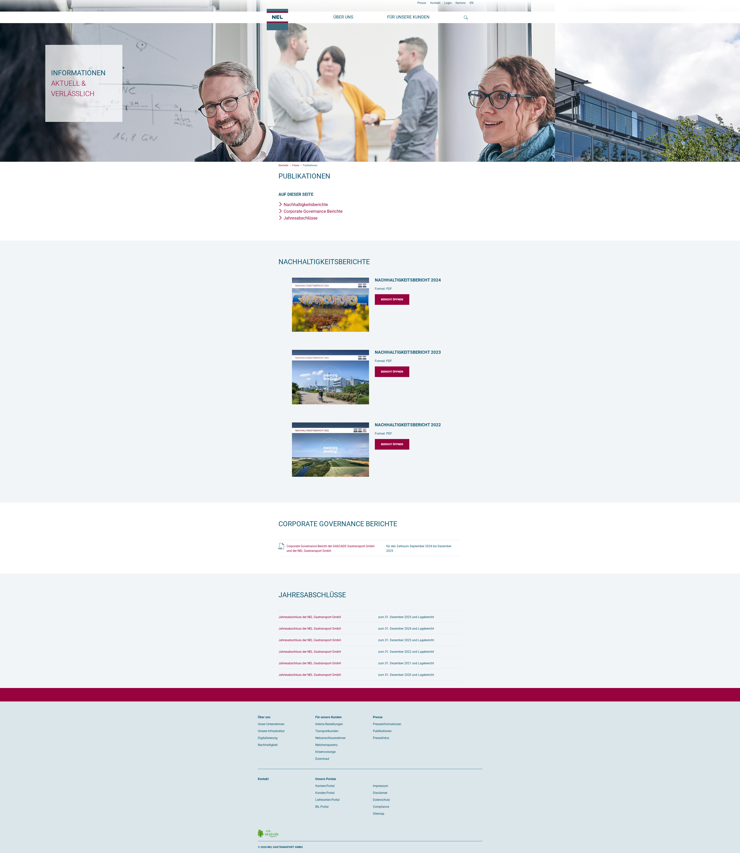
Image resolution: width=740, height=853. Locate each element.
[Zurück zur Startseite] (277, 19)
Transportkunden (326, 731)
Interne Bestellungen (329, 724)
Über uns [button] (343, 17)
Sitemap (378, 813)
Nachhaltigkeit (268, 745)
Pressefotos (381, 738)
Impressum (380, 786)
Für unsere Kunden (328, 717)
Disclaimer (380, 793)
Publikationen (382, 731)
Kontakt (435, 3)
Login (448, 3)
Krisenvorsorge (325, 752)
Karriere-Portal (325, 786)
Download (322, 759)
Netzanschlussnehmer (330, 738)
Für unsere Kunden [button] (408, 17)
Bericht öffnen (392, 299)
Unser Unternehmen (271, 724)
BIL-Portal (322, 807)
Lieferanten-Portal (327, 800)
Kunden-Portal (325, 793)
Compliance (381, 807)
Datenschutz (381, 800)
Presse (421, 3)
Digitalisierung (268, 738)
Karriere (461, 3)
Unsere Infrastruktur (271, 731)
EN (471, 3)
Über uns (264, 717)
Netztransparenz (326, 745)
